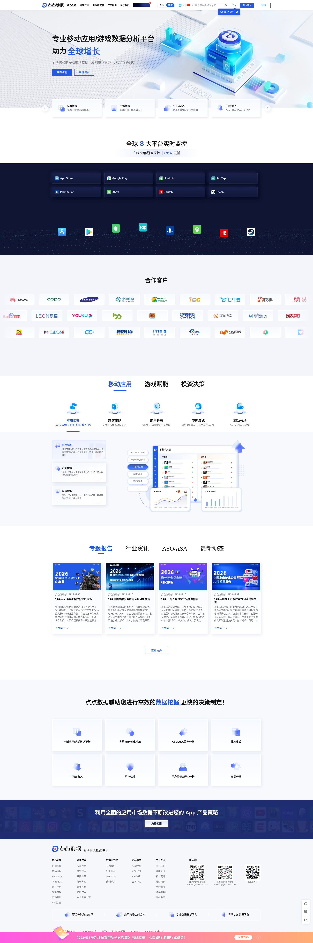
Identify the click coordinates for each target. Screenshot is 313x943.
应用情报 (56, 866)
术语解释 (160, 887)
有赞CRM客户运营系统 (113, 931)
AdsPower (135, 931)
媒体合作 (160, 871)
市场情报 (56, 871)
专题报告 (110, 866)
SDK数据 (56, 892)
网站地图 (160, 897)
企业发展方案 (84, 897)
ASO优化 (136, 866)
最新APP (71, 931)
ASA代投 (136, 871)
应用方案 (81, 866)
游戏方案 (81, 871)
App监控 (56, 902)
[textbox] (203, 5)
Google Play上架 (88, 931)
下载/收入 (57, 881)
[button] (182, 5)
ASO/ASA (57, 876)
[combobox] (203, 5)
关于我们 (160, 866)
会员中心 (136, 881)
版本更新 (160, 876)
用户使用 (56, 887)
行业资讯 (110, 871)
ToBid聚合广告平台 (154, 931)
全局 (162, 5)
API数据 (136, 876)
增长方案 (81, 881)
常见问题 (160, 881)
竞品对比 (56, 897)
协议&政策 (161, 892)
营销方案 (81, 887)
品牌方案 (81, 876)
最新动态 (110, 881)
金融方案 (81, 892)
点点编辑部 (61, 594)
